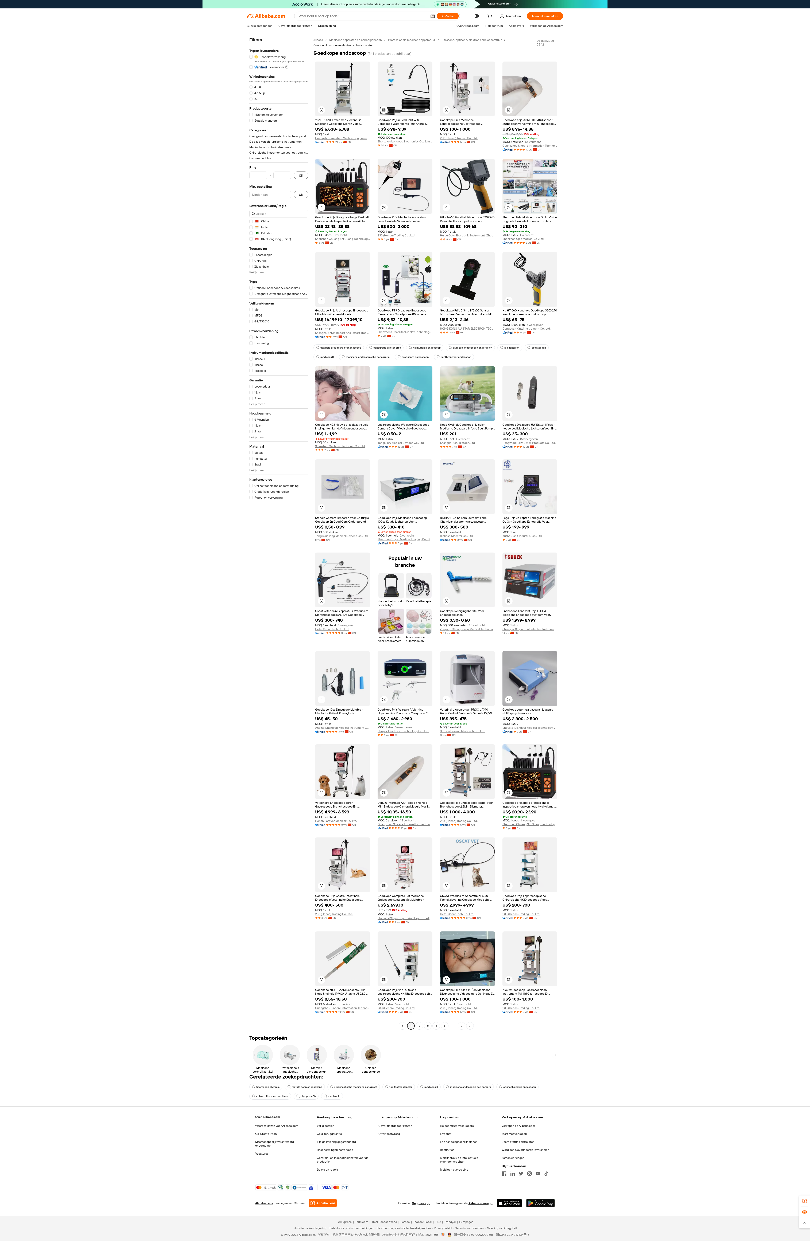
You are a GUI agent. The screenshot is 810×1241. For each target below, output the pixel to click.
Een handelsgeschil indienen (459, 1141)
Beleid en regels (327, 1169)
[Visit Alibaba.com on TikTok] (546, 1173)
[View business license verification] (443, 1235)
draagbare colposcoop (415, 357)
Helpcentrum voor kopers (457, 1125)
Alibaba (318, 40)
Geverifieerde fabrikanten (395, 1125)
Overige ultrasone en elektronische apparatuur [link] (344, 45)
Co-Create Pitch (266, 1133)
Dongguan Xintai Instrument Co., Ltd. (526, 328)
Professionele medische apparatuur (411, 40)
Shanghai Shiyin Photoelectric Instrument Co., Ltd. (529, 629)
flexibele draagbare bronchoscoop (340, 347)
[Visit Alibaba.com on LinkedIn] (512, 1173)
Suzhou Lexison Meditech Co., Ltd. (462, 731)
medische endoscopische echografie (368, 357)
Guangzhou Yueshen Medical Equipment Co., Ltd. (342, 138)
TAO (438, 1222)
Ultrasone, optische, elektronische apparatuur (471, 40)
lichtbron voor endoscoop (456, 357)
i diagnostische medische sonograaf (355, 1086)
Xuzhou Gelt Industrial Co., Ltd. (522, 536)
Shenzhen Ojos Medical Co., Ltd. (523, 238)
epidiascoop (539, 347)
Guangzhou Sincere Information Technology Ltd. (529, 145)
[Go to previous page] (402, 1026)
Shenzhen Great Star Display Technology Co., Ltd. (405, 332)
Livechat (445, 1133)
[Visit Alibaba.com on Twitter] (521, 1173)
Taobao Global (422, 1222)
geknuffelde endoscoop (427, 347)
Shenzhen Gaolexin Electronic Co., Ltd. (340, 446)
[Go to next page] (470, 1026)
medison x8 (431, 1086)
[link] (804, 1200)
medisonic (334, 1096)
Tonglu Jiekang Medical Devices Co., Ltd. (341, 536)
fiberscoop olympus (267, 1086)
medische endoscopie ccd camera (470, 1086)
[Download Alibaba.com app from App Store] (509, 1203)
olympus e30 (308, 1096)
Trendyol (450, 1222)
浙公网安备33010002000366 (474, 1234)
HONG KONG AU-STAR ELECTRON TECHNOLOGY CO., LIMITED (467, 328)
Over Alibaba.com (267, 1117)
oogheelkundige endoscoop (519, 1086)
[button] (432, 16)
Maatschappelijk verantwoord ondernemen (274, 1143)
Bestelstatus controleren (518, 1141)
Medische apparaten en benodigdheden (355, 40)
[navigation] (278, 533)
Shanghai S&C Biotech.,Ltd (457, 442)
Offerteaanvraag (389, 1133)
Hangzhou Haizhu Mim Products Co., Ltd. (529, 442)
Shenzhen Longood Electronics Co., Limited (405, 141)
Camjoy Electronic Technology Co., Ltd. (403, 731)
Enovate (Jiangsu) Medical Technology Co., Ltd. (529, 727)
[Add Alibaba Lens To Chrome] (323, 1203)
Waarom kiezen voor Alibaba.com (276, 1125)
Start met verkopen (514, 1133)
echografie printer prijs (387, 347)
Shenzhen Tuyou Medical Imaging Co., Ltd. (405, 539)
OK (301, 175)
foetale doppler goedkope (307, 1086)
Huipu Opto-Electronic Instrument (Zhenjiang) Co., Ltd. (467, 235)
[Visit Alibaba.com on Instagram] (529, 1173)
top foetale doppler (400, 1086)
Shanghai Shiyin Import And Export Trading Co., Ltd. (342, 332)
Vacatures (262, 1153)
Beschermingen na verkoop (335, 1149)
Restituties (447, 1149)
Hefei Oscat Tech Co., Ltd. (332, 629)
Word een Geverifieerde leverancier (525, 1149)
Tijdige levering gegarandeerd (336, 1141)
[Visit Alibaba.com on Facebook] (504, 1173)
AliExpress (345, 1222)
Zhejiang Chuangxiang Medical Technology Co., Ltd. (467, 629)
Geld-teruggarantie (329, 1133)
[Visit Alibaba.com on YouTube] (537, 1173)
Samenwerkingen (513, 1157)
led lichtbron (511, 347)
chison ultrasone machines (272, 1096)
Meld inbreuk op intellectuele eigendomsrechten (459, 1159)
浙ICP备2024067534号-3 (512, 1234)
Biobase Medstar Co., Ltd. (456, 536)
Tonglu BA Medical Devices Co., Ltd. (401, 442)
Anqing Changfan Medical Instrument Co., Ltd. (342, 727)
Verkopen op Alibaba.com (518, 1125)
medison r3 (327, 357)
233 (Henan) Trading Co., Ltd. (459, 138)
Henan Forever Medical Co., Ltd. (336, 820)
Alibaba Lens (264, 1203)
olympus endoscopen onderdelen (472, 347)
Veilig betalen (325, 1125)
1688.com (361, 1222)
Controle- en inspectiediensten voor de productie (343, 1159)
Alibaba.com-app (480, 1203)
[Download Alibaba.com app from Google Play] (540, 1203)
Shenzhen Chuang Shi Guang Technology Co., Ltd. (342, 238)
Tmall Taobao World (384, 1222)
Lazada (405, 1222)
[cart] (490, 16)
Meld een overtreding (454, 1169)
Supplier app (421, 1203)
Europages (466, 1222)
